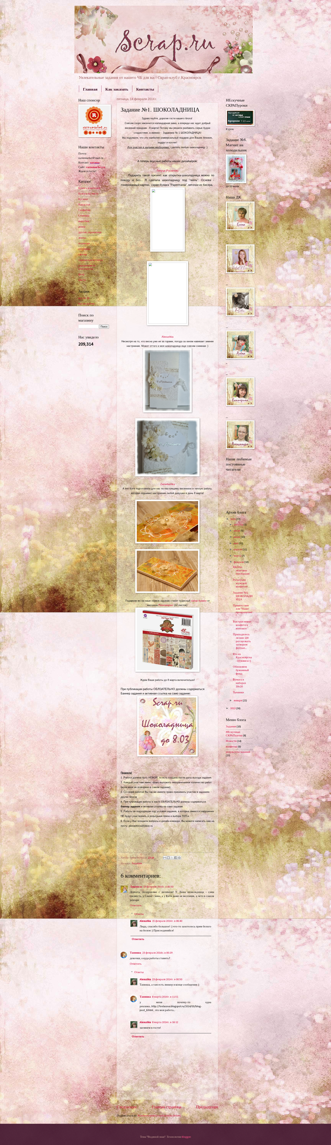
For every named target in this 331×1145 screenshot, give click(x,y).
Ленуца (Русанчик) (167, 170)
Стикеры (83, 215)
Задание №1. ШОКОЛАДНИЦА (243, 596)
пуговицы (84, 249)
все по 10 (83, 298)
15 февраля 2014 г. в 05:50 (158, 886)
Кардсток (84, 204)
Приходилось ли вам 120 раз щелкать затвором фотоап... (242, 641)
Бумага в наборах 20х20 (239, 683)
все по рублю (86, 303)
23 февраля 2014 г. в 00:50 (167, 979)
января (238, 700)
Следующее (127, 1107)
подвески (84, 243)
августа (239, 524)
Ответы (139, 914)
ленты (82, 238)
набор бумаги (198, 600)
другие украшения (89, 232)
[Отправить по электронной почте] (165, 858)
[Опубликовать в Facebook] (176, 858)
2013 (233, 708)
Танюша (135, 952)
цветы (82, 280)
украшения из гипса (90, 260)
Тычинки (238, 692)
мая (236, 543)
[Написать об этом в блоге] (168, 858)
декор (81, 226)
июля (237, 530)
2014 (233, 519)
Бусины (83, 199)
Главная (90, 89)
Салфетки (84, 210)
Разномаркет (166, 605)
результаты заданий (238, 752)
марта (238, 556)
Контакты (145, 89)
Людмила (136, 886)
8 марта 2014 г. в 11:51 (165, 997)
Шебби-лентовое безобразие (241, 570)
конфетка (231, 746)
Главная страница (166, 1107)
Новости (231, 741)
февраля (239, 562)
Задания (137, 863)
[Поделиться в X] (172, 858)
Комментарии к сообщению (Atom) (159, 1115)
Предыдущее (207, 1107)
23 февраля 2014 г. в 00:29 (157, 952)
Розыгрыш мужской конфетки (240, 583)
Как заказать (116, 89)
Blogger (186, 1137)
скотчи (82, 254)
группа (94, 162)
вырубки (83, 221)
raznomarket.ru (95, 167)
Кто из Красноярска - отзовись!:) (242, 657)
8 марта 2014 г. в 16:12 (165, 1022)
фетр (81, 274)
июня (237, 537)
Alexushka (145, 921)
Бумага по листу (88, 193)
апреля (238, 549)
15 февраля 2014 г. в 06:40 (167, 921)
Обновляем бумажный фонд (241, 670)
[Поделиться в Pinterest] (179, 858)
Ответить (136, 905)
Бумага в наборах (89, 188)
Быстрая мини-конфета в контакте (242, 625)
